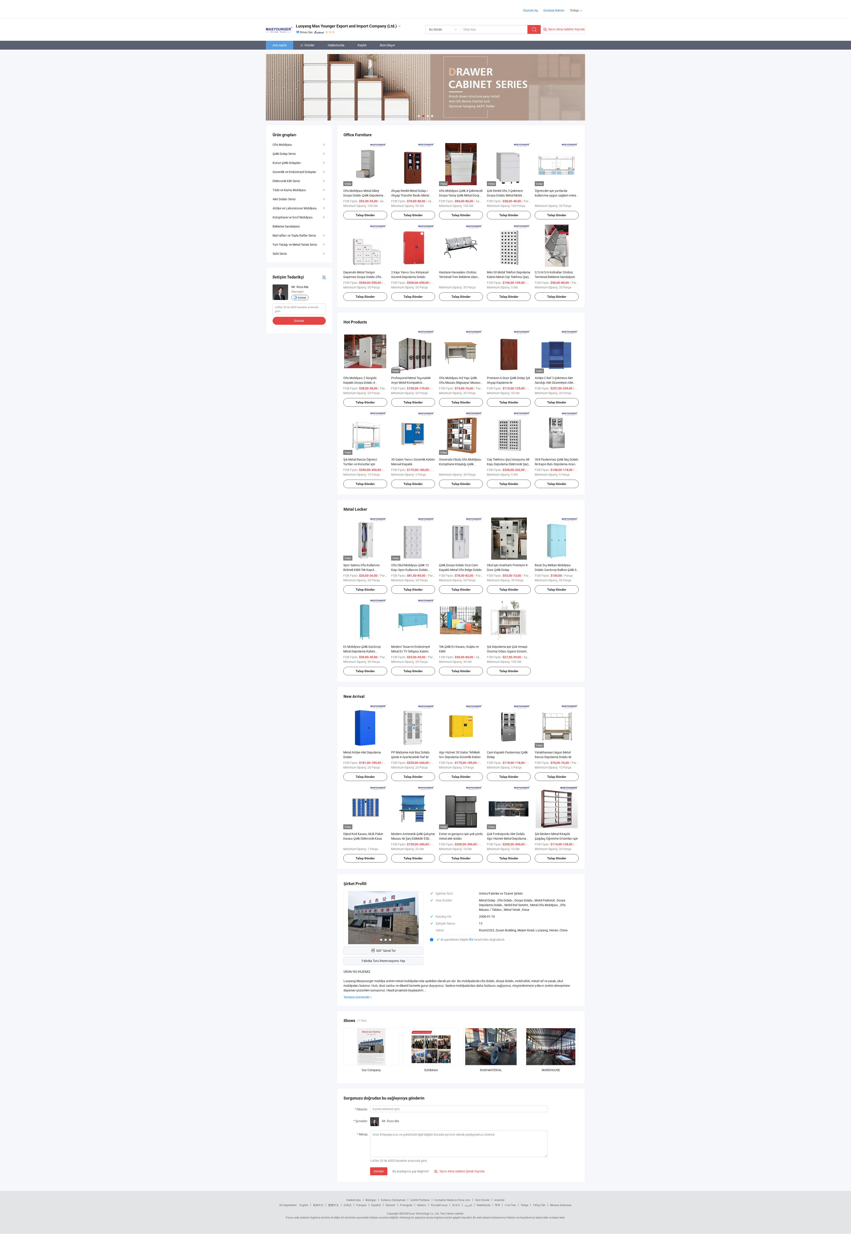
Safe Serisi (280, 253)
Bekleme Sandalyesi (286, 226)
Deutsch (390, 1205)
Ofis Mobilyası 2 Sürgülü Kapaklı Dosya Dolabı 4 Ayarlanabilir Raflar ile (360, 382)
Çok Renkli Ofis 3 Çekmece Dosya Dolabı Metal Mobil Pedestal (505, 195)
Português (406, 1205)
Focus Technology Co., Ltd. (423, 1213)
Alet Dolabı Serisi (284, 199)
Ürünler (309, 45)
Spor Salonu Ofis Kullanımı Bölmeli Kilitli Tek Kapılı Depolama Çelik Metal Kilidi (361, 569)
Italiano (421, 1205)
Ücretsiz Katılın (553, 10)
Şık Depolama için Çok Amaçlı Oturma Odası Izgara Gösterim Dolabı (508, 651)
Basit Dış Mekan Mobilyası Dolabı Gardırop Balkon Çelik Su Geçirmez (556, 569)
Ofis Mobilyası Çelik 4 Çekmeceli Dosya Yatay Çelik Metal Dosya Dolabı (460, 195)
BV (471, 939)
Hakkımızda (336, 45)
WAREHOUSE (551, 1070)
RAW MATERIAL (491, 1070)
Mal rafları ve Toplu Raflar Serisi (294, 235)
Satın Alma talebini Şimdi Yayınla (459, 1171)
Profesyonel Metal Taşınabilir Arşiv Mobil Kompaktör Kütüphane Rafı (411, 382)
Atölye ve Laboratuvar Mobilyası (295, 208)
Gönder (379, 1171)
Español (376, 1205)
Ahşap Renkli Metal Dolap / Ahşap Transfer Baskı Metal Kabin (410, 195)
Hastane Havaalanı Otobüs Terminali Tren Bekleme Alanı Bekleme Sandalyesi (458, 277)
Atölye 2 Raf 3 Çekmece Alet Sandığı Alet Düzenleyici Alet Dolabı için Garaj (554, 382)
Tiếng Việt (539, 1205)
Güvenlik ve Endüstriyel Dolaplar (294, 172)
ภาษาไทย (510, 1205)
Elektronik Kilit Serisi (286, 181)
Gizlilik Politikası (420, 1200)
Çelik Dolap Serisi (284, 154)
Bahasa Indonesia (561, 1205)
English (303, 1205)
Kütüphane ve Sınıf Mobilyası (293, 217)
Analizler (499, 1200)
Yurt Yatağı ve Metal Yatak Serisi (295, 244)
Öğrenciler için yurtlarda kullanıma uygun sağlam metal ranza (556, 195)
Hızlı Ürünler (482, 1200)
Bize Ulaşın (387, 45)
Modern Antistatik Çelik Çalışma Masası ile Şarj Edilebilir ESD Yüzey (413, 838)
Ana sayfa (280, 45)
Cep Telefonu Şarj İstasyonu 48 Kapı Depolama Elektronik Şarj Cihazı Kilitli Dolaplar (508, 464)
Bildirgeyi (370, 1200)
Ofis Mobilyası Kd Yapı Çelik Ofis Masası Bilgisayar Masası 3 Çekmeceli (461, 382)
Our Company (371, 1070)
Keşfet (362, 45)
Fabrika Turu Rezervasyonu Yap (383, 961)
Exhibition (431, 1070)
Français (361, 1205)
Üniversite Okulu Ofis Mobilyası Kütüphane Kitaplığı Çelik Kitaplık (460, 464)
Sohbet (302, 297)
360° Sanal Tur (386, 950)
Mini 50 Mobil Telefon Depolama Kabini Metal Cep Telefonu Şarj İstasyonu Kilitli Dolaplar (508, 277)
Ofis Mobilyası (282, 144)
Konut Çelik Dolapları (287, 163)
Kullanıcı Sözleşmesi (393, 1200)
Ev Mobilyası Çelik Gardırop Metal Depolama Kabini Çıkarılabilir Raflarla (362, 651)
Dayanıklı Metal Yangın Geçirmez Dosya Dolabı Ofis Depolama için (362, 277)
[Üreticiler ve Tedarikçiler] (294, 9)
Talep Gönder (365, 215)
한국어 (456, 1205)
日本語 (347, 1205)
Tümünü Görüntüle (356, 997)
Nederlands (483, 1205)
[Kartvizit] (324, 277)
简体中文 (318, 1205)
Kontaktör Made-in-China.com (452, 1200)
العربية (468, 1205)
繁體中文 (333, 1205)
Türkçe (524, 1205)
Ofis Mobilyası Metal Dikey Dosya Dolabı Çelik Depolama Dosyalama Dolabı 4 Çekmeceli (364, 195)
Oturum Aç (530, 10)
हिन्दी (497, 1205)
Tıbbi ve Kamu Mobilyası (289, 190)
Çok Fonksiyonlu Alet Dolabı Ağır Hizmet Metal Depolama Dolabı (506, 838)
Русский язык (439, 1205)
